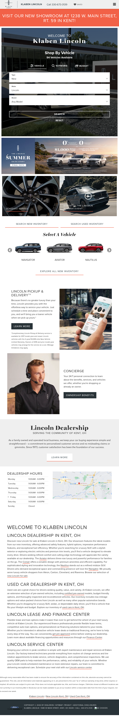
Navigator (93, 568)
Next (109, 250)
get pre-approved (61, 633)
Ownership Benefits (80, 395)
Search (59, 114)
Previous (9, 250)
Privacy (68, 705)
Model (14, 98)
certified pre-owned (74, 593)
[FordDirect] (14, 707)
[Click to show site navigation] (114, 4)
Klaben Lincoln (36, 696)
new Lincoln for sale (17, 575)
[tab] (37, 65)
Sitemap (59, 705)
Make (14, 86)
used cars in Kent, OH (73, 607)
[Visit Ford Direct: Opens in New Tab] (101, 708)
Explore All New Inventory (59, 271)
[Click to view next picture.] (112, 156)
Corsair (26, 561)
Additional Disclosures (84, 705)
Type (13, 75)
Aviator (43, 558)
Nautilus (65, 565)
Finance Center (94, 637)
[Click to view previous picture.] (7, 156)
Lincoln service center (81, 667)
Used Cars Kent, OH (80, 696)
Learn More (22, 326)
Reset (60, 120)
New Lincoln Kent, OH (57, 696)
